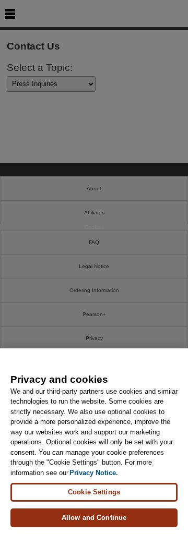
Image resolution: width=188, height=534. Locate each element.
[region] (94, 441)
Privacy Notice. (93, 473)
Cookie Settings (94, 492)
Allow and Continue (94, 517)
